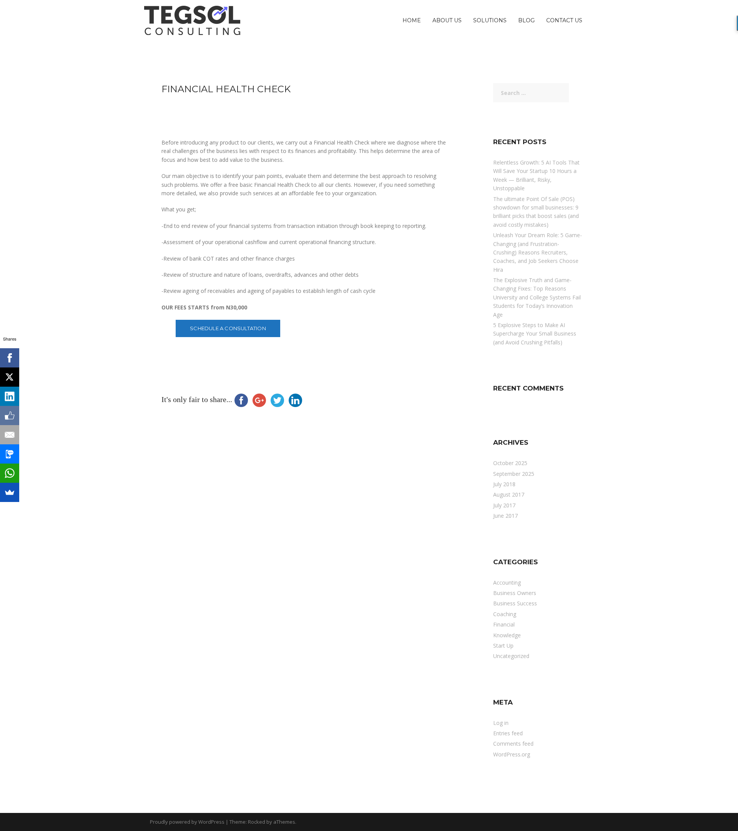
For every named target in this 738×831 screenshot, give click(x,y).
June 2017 (505, 515)
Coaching (504, 614)
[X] (9, 377)
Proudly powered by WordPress (187, 821)
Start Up (503, 645)
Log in (501, 722)
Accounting (507, 582)
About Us (447, 20)
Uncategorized (511, 656)
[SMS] (9, 454)
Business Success (515, 603)
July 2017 (504, 505)
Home (411, 20)
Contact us (564, 20)
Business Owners (514, 593)
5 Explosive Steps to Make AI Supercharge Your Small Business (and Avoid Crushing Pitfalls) (534, 333)
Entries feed (508, 733)
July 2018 (504, 484)
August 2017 (508, 494)
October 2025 (510, 463)
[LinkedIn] (9, 396)
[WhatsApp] (9, 473)
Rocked (256, 821)
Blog (526, 20)
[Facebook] (9, 357)
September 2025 (513, 473)
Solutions (490, 20)
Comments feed (513, 743)
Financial (504, 624)
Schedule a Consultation (228, 328)
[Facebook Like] (9, 415)
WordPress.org (511, 754)
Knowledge (507, 635)
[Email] (9, 434)
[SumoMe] (9, 492)
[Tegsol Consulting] (192, 19)
